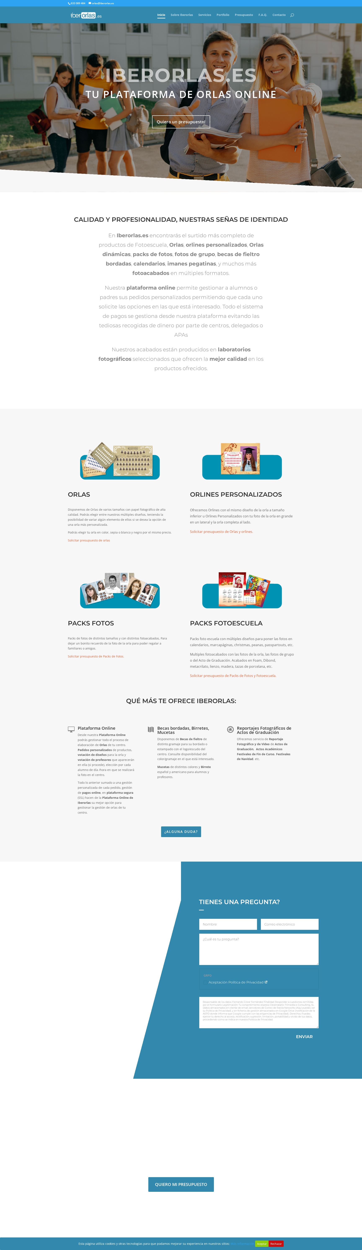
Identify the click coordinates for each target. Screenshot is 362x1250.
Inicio (161, 15)
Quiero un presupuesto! (181, 122)
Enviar (304, 1036)
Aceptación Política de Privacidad (236, 982)
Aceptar (262, 1244)
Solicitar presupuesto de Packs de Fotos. (96, 656)
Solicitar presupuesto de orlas (89, 540)
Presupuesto (244, 15)
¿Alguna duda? (181, 831)
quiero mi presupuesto (181, 1184)
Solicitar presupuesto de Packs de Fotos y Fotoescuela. (233, 675)
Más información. (243, 1244)
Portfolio (223, 15)
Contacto (279, 15)
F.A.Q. (263, 15)
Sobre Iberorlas (182, 15)
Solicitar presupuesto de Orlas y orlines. (221, 531)
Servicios (204, 15)
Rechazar (276, 1244)
